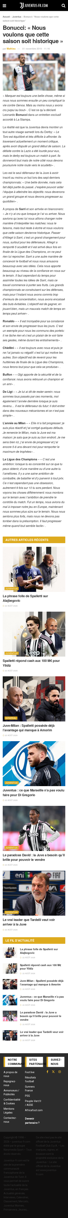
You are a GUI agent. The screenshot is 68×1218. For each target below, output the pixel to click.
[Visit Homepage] (34, 5)
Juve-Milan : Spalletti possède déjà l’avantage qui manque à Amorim (28, 727)
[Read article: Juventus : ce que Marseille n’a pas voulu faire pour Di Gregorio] (34, 763)
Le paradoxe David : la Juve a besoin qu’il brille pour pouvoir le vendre (34, 857)
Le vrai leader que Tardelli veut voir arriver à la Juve (29, 922)
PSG (27, 1095)
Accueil (6, 16)
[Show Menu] (4, 5)
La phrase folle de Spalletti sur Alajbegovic (25, 598)
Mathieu (11, 48)
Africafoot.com (34, 1110)
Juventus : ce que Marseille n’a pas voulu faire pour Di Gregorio (33, 792)
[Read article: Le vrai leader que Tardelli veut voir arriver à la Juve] (34, 893)
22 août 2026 (11, 606)
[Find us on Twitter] (53, 1072)
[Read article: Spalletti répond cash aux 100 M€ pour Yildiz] (34, 634)
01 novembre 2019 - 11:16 (36, 48)
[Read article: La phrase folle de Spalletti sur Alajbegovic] (34, 569)
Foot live (29, 1072)
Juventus (16, 16)
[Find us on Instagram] (59, 1072)
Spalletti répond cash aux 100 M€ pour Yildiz (31, 663)
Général (11, 718)
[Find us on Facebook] (47, 1072)
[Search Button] (63, 5)
